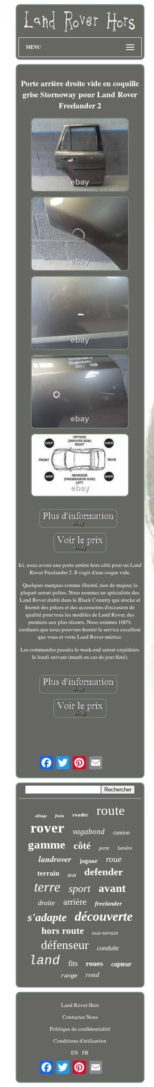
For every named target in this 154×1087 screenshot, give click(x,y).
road (92, 974)
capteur (121, 964)
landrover (55, 859)
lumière (124, 848)
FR (85, 1052)
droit (71, 875)
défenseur (65, 945)
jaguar (89, 861)
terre (47, 886)
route (111, 810)
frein (59, 815)
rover (47, 828)
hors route (62, 931)
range (69, 975)
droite (46, 903)
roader (80, 815)
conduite (108, 948)
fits (73, 963)
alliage (41, 816)
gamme (46, 844)
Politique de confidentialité (80, 1028)
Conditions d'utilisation (79, 1040)
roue (114, 859)
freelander (108, 903)
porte (104, 848)
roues (94, 963)
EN (74, 1052)
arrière (75, 902)
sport (79, 888)
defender (103, 871)
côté (82, 845)
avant (112, 888)
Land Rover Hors (80, 1005)
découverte (104, 916)
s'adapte (47, 917)
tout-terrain (105, 933)
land (44, 961)
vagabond (89, 831)
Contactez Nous (80, 1016)
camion (121, 833)
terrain (48, 873)
